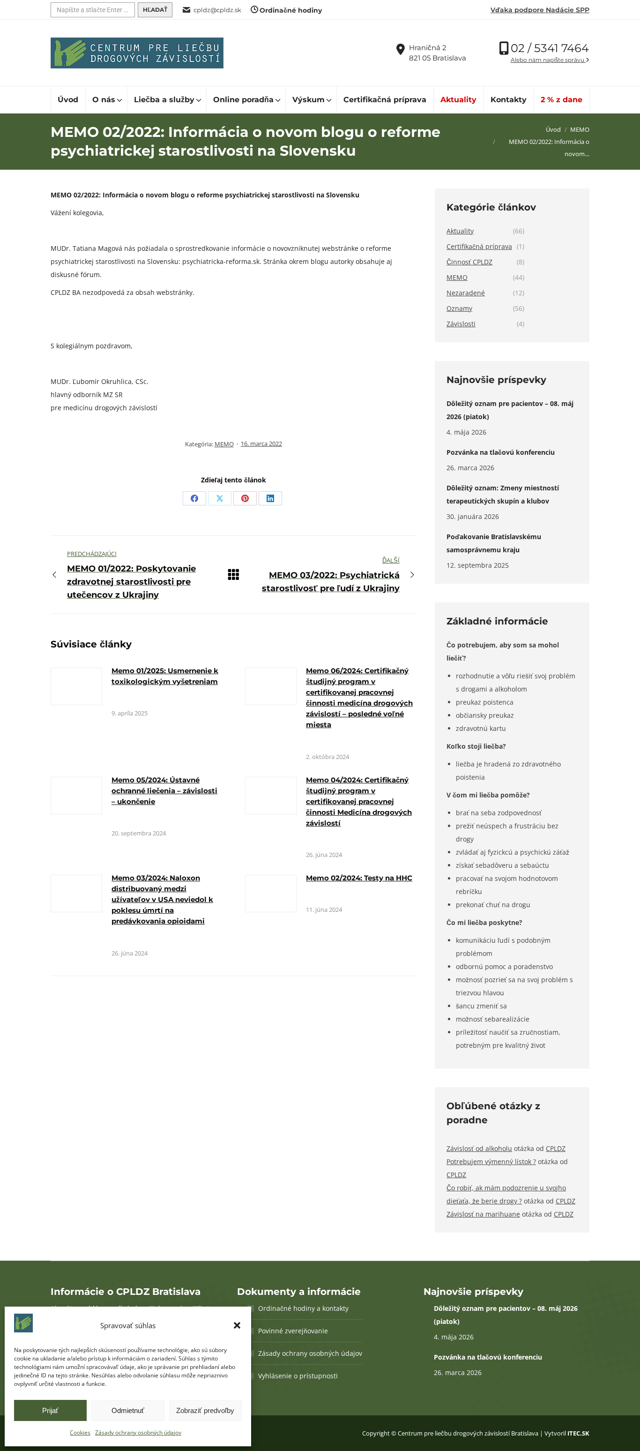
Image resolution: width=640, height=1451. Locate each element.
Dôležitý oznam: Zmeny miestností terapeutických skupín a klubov (503, 494)
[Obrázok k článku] (76, 686)
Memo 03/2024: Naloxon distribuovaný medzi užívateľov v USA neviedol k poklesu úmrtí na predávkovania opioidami (162, 899)
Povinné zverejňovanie (293, 1330)
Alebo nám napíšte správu (548, 59)
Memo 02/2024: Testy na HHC (359, 877)
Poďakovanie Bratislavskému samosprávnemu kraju (494, 543)
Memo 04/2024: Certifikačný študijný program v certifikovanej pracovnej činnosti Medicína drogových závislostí (359, 801)
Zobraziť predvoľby (205, 1410)
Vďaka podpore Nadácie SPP (540, 10)
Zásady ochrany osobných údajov (138, 1432)
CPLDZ (556, 1148)
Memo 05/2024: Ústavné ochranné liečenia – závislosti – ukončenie (164, 790)
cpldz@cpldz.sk (217, 10)
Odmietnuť (128, 1410)
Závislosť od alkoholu (479, 1148)
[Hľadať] (155, 9)
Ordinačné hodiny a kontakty (303, 1308)
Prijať (50, 1410)
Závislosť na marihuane (483, 1214)
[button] (237, 1325)
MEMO (224, 444)
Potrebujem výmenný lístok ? (491, 1161)
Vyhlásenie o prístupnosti (298, 1375)
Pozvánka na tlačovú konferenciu (501, 452)
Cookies (80, 1432)
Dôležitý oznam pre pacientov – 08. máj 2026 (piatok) (510, 410)
